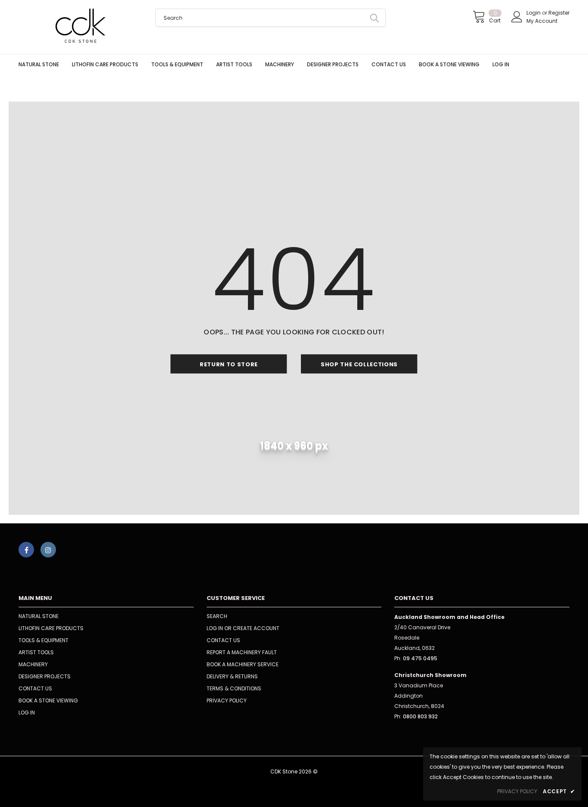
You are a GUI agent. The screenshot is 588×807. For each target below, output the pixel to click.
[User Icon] (517, 16)
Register (558, 12)
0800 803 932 (420, 716)
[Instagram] (48, 549)
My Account (541, 21)
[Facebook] (26, 549)
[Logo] (80, 27)
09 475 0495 (420, 658)
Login (534, 12)
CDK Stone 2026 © (294, 771)
